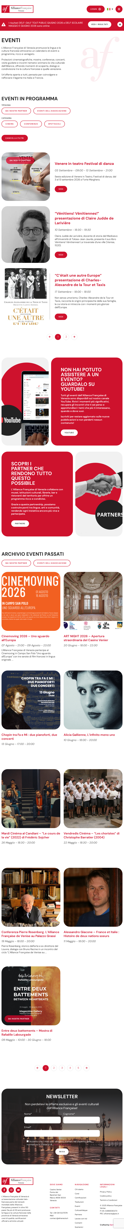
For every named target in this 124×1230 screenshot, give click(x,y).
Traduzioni (79, 1202)
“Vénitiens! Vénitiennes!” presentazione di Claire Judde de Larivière (84, 218)
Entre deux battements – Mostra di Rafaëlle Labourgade (27, 1033)
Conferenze (31, 124)
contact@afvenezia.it (59, 1218)
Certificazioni (80, 1198)
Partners (78, 1214)
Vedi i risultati (99, 24)
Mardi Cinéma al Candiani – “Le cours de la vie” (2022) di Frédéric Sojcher (31, 835)
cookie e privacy (62, 1144)
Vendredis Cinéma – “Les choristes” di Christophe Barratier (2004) (91, 835)
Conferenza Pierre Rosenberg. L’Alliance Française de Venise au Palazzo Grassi (30, 934)
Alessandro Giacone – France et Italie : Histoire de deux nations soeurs (91, 934)
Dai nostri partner (16, 111)
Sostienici (79, 1227)
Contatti (78, 1223)
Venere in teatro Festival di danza (84, 163)
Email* (27, 1127)
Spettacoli (54, 124)
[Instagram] (11, 1190)
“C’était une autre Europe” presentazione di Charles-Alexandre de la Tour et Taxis (80, 280)
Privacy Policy (106, 1192)
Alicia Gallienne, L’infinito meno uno (89, 735)
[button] (110, 9)
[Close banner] (119, 24)
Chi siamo (79, 1189)
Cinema (9, 124)
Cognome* (69, 1113)
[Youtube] (18, 1190)
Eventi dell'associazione (52, 111)
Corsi (77, 1193)
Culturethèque (81, 1210)
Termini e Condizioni (108, 1200)
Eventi (77, 1206)
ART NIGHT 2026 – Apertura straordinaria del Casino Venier (86, 638)
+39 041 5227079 (60, 1213)
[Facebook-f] (4, 1190)
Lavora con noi (81, 1218)
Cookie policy (106, 1196)
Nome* (28, 1113)
